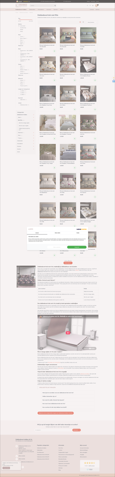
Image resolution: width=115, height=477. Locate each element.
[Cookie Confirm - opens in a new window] (82, 229)
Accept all (77, 247)
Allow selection (56, 247)
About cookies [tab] (57, 232)
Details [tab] (78, 232)
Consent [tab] (37, 232)
